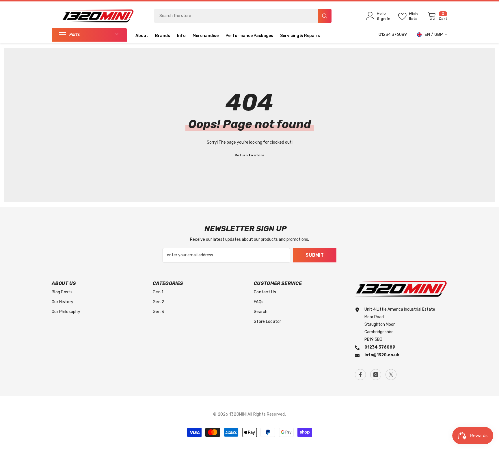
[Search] (243, 16)
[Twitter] (391, 374)
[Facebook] (360, 374)
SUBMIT (315, 255)
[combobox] (236, 16)
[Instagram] (375, 374)
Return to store (249, 155)
